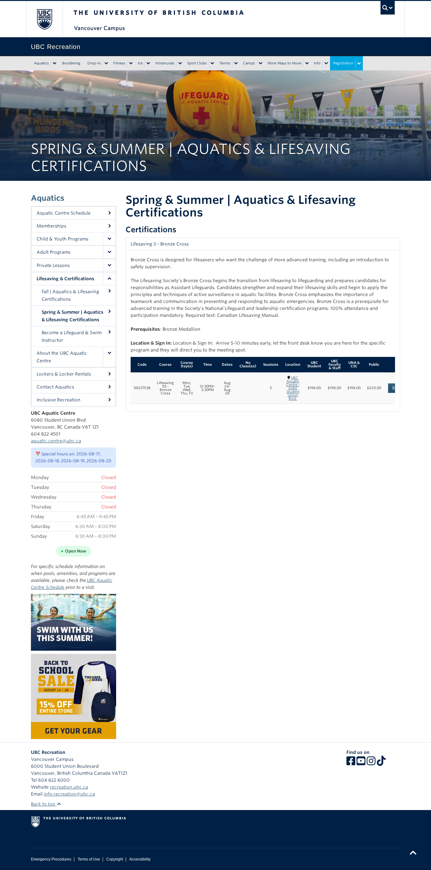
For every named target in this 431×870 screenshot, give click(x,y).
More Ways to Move (284, 63)
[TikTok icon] (381, 763)
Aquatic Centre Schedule (64, 213)
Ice (140, 63)
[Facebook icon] (350, 763)
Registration (343, 63)
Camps (249, 63)
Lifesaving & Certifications (65, 278)
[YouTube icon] (361, 763)
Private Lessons (53, 265)
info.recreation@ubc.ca (69, 793)
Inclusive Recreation (58, 399)
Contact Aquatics (55, 386)
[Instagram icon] (371, 763)
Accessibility (140, 859)
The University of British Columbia (44, 19)
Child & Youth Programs (62, 238)
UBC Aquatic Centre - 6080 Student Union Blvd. (293, 388)
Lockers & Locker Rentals (64, 373)
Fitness (119, 63)
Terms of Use (89, 859)
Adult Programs (53, 252)
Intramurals (164, 63)
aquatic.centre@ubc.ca (56, 440)
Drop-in (94, 63)
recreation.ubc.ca (69, 787)
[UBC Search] (388, 8)
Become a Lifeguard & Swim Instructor (72, 336)
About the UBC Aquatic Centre (62, 357)
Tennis (224, 63)
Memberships (51, 225)
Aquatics (41, 63)
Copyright (114, 859)
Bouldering (71, 63)
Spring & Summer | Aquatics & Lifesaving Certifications (72, 316)
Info (317, 63)
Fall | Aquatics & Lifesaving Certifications (70, 295)
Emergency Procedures (51, 859)
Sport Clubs (197, 63)
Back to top (43, 804)
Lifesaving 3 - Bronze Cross (160, 243)
